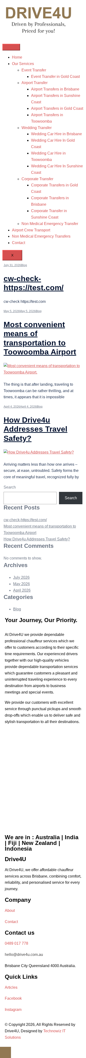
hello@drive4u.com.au (24, 955)
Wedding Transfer (37, 128)
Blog (24, 265)
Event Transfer (34, 70)
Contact (18, 243)
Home (17, 57)
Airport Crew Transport (31, 230)
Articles (11, 987)
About (10, 910)
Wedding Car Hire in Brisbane (56, 134)
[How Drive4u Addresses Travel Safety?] (39, 452)
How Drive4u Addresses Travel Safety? (35, 429)
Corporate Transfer (37, 179)
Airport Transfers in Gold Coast (57, 108)
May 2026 (21, 584)
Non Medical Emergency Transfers (41, 236)
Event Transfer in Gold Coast (55, 77)
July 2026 (21, 577)
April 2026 (22, 590)
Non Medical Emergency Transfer (50, 224)
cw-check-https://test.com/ (25, 520)
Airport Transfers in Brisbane (55, 89)
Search (10, 487)
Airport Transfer (35, 83)
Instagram (13, 1010)
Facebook (13, 998)
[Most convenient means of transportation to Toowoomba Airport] (43, 372)
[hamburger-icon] (11, 47)
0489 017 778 (16, 943)
